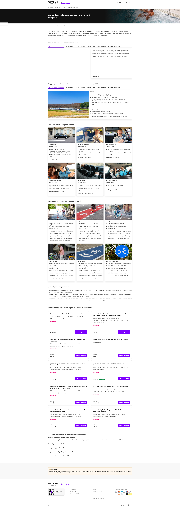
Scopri (51, 7)
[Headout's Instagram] (123, 505)
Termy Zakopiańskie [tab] (114, 46)
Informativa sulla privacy (98, 493)
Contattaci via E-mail (76, 493)
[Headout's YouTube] (126, 505)
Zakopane (50, 25)
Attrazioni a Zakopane (73, 7)
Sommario (3, 24)
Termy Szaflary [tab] (101, 46)
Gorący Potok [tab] (91, 46)
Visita (64, 7)
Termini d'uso (96, 496)
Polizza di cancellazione (98, 498)
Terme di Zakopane (58, 25)
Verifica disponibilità (81, 332)
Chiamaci (74, 491)
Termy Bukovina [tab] (80, 46)
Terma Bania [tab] (69, 46)
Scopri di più (95, 76)
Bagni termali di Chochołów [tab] (56, 46)
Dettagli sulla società (97, 491)
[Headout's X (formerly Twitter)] (131, 505)
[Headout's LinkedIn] (121, 505)
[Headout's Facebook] (128, 505)
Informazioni (58, 7)
